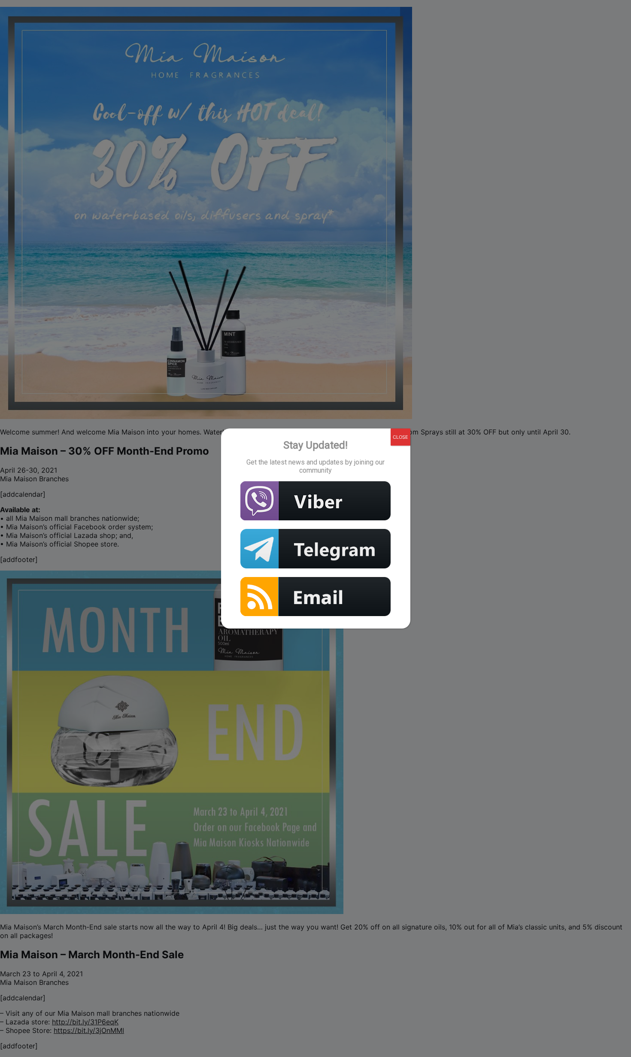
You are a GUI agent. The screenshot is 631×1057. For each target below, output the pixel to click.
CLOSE (400, 437)
